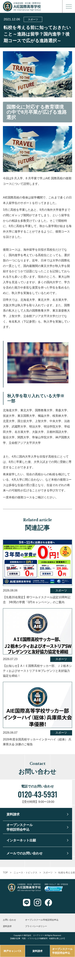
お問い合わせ (9, 920)
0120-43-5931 (37, 794)
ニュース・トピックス (25, 872)
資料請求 (37, 950)
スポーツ (33, 19)
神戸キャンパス (12, 950)
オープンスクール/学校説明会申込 (41, 920)
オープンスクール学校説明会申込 (62, 950)
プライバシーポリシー (36, 926)
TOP (5, 872)
